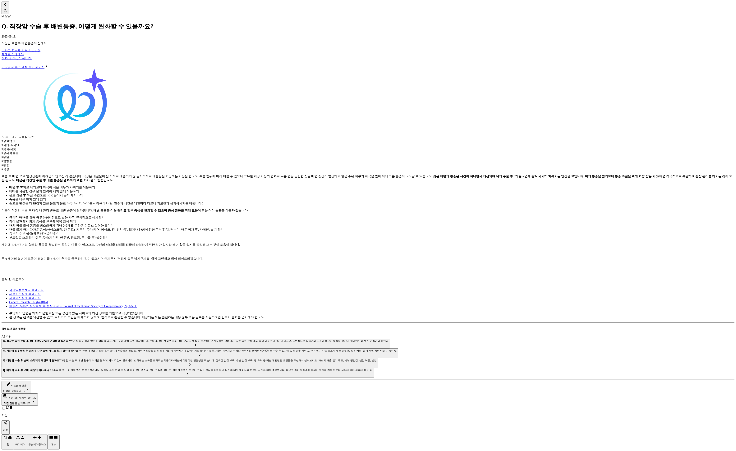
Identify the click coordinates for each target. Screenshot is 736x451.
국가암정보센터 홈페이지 (26, 290)
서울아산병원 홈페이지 (25, 298)
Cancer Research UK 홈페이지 (28, 302)
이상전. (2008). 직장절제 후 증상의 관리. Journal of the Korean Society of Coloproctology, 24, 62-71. (73, 306)
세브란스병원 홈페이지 (25, 294)
